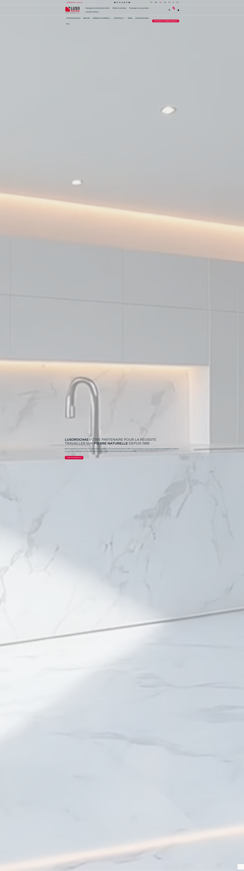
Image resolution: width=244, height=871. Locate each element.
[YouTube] (129, 2)
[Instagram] (122, 2)
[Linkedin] (124, 2)
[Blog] (115, 2)
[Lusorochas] (72, 10)
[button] (75, 2)
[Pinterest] (127, 2)
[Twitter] (119, 2)
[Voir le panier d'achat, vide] (174, 10)
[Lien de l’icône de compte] (178, 10)
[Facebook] (117, 2)
